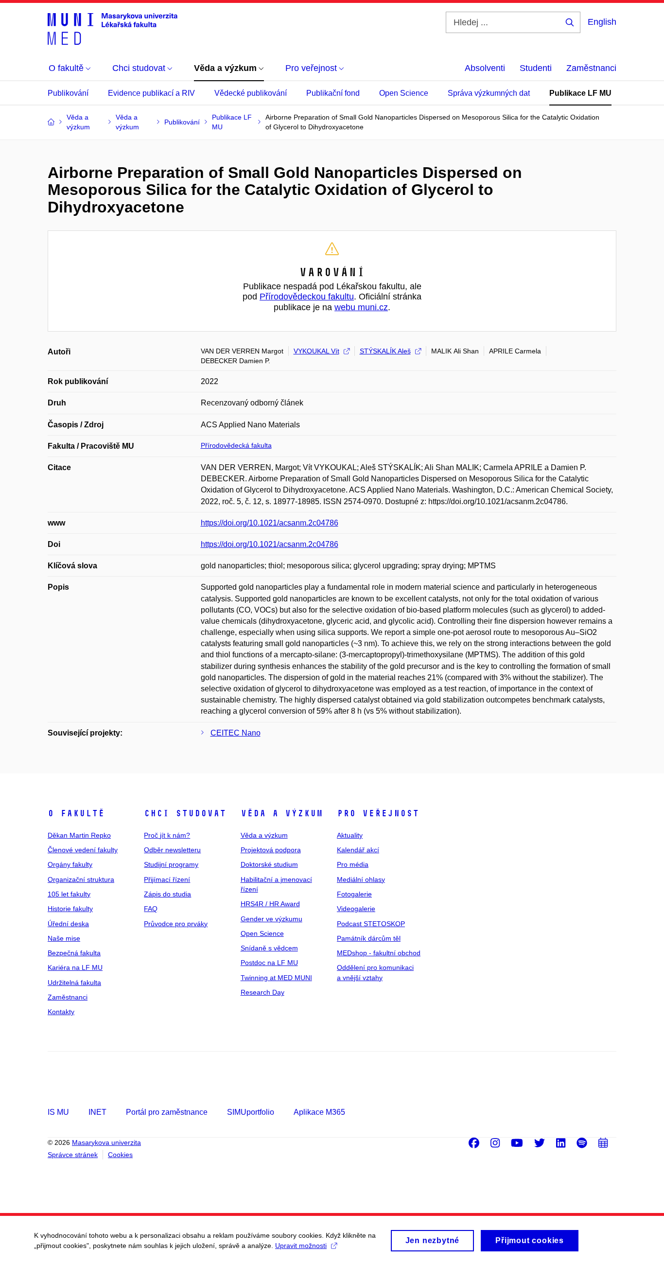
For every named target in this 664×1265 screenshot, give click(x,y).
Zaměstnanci (591, 68)
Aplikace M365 (319, 1112)
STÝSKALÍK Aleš (385, 351)
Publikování (68, 93)
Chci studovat (185, 813)
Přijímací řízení (167, 879)
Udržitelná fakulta (74, 982)
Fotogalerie (354, 894)
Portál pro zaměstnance (167, 1112)
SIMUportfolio (250, 1112)
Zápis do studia (167, 894)
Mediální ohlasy (361, 879)
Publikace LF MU (580, 93)
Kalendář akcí (358, 850)
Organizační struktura (81, 879)
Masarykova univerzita (106, 1142)
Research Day (262, 992)
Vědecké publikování (250, 93)
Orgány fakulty (70, 864)
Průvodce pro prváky (176, 924)
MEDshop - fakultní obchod (378, 953)
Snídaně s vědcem (269, 948)
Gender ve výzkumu (271, 919)
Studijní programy (171, 864)
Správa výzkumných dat (489, 93)
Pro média (352, 864)
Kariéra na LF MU (75, 967)
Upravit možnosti (301, 1245)
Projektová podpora (271, 850)
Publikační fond (333, 93)
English (602, 22)
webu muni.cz (361, 307)
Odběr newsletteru (172, 850)
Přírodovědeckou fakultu (307, 296)
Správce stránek (73, 1155)
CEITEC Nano (235, 733)
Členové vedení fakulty (83, 850)
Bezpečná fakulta (74, 953)
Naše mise (64, 938)
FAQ (150, 909)
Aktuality (350, 835)
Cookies (120, 1155)
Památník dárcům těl (369, 938)
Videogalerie (356, 909)
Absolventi (485, 68)
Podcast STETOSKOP (371, 924)
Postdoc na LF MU (269, 962)
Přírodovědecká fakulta (236, 445)
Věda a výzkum (282, 813)
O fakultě (76, 813)
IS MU (58, 1112)
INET (97, 1112)
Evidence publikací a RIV (151, 93)
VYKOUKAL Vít (316, 351)
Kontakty (61, 1012)
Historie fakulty (70, 909)
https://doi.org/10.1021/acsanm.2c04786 (269, 523)
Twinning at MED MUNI (276, 978)
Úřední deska (68, 924)
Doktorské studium (269, 864)
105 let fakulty (69, 894)
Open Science (403, 93)
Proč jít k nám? (167, 835)
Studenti (536, 68)
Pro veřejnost (378, 813)
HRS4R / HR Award (270, 904)
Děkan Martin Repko (79, 835)
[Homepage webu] (112, 28)
